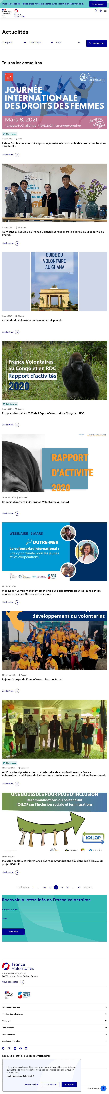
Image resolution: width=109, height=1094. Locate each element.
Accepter (69, 1084)
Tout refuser (50, 1084)
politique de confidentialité (20, 1076)
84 (44, 887)
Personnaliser (32, 1084)
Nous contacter (10, 982)
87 (62, 887)
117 (79, 887)
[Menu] (105, 10)
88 (68, 887)
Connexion (100, 10)
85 (50, 887)
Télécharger (98, 4)
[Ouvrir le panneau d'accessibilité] (103, 1088)
